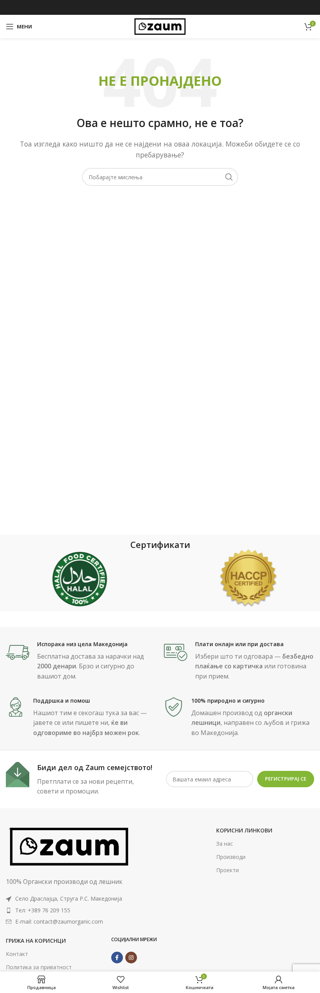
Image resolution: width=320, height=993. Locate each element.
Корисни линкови (244, 830)
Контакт (17, 954)
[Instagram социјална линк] (131, 957)
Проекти (227, 870)
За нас (224, 843)
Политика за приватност (39, 967)
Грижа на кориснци (36, 940)
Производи (230, 856)
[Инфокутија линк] (81, 661)
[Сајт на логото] (160, 25)
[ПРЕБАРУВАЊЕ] (229, 177)
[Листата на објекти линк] (69, 910)
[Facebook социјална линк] (117, 957)
